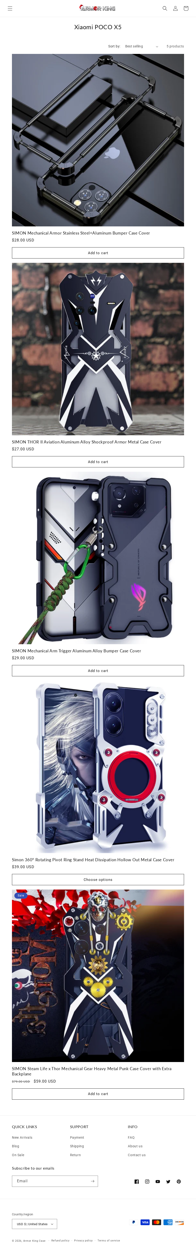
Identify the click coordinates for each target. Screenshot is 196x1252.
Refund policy (60, 1240)
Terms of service (109, 1240)
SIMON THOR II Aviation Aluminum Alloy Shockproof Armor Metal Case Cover (87, 441)
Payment (77, 1137)
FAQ (131, 1137)
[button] (10, 8)
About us (135, 1145)
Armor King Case (34, 1240)
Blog (15, 1145)
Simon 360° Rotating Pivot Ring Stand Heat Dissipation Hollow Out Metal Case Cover (93, 859)
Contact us (137, 1154)
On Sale (18, 1154)
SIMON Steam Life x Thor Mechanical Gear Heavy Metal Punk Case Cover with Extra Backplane (92, 1071)
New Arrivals (22, 1137)
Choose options (98, 880)
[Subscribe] (92, 1181)
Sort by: (114, 46)
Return (75, 1154)
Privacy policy (83, 1240)
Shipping (77, 1145)
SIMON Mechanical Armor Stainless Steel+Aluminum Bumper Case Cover (81, 232)
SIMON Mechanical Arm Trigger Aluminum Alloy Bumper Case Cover (76, 650)
